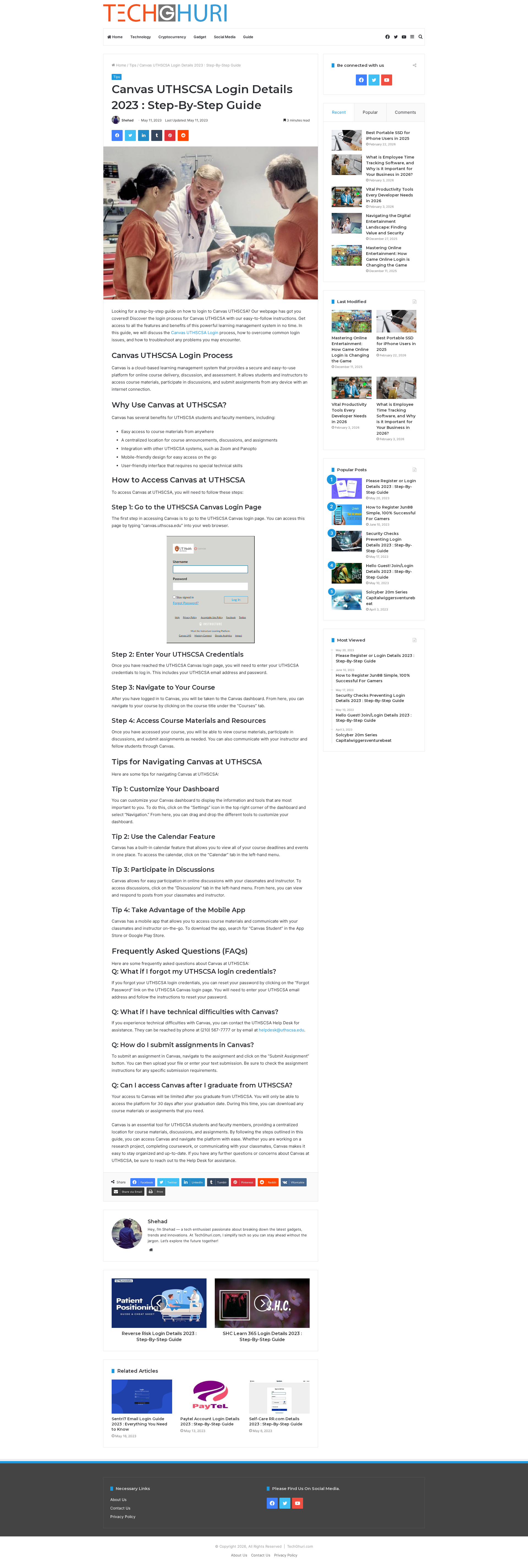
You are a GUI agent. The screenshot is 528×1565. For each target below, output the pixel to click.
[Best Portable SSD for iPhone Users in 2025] (347, 140)
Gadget (200, 37)
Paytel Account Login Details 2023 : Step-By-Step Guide (210, 1421)
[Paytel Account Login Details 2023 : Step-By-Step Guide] (210, 1397)
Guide (248, 37)
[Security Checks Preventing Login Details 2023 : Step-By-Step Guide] (347, 541)
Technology (140, 37)
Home (117, 37)
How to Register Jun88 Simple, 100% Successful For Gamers (391, 513)
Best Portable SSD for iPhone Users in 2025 (396, 343)
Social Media (224, 37)
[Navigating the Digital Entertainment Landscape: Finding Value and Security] (347, 223)
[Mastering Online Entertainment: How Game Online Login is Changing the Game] (347, 255)
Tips (132, 65)
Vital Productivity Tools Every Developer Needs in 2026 (389, 195)
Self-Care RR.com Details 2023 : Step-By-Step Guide (275, 1421)
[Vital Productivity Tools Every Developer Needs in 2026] (347, 197)
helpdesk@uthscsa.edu (281, 1030)
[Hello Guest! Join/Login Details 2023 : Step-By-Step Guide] (347, 573)
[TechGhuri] (166, 14)
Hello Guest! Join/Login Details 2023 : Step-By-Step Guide (389, 571)
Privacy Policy (123, 1516)
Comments (405, 112)
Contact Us (120, 1508)
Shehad (128, 120)
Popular (370, 112)
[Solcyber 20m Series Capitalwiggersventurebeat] (347, 599)
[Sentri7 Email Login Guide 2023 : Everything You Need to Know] (142, 1397)
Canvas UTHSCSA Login (194, 332)
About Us (118, 1499)
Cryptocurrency (172, 37)
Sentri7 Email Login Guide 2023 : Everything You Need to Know (139, 1424)
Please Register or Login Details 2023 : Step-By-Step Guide (391, 486)
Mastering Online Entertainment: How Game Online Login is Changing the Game (350, 349)
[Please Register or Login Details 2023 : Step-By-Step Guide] (347, 488)
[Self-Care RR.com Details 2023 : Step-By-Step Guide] (279, 1397)
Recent (339, 112)
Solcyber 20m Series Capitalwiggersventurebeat (390, 598)
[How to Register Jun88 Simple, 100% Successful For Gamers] (347, 514)
